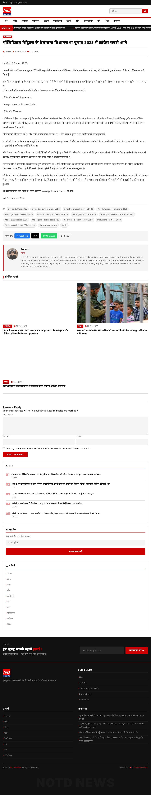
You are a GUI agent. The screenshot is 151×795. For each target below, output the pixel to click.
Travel (10, 573)
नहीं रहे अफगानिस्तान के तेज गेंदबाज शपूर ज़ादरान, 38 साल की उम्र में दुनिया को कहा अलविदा (47, 503)
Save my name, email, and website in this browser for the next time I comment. (47, 448)
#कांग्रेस (64, 225)
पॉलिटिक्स (57, 21)
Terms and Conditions (89, 688)
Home (82, 677)
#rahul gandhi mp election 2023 (19, 214)
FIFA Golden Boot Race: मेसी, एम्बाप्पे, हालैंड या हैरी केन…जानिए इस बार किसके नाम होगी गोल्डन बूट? (53, 494)
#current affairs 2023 (17, 209)
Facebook (23, 236)
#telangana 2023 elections (84, 214)
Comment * (8, 414)
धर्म (98, 21)
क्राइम (46, 21)
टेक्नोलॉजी (88, 21)
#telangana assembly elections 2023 (117, 214)
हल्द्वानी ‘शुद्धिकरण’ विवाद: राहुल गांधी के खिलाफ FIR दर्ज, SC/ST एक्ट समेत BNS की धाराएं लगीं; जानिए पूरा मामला (112, 725)
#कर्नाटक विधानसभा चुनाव (48, 225)
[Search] (145, 11)
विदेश (15, 21)
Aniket (8, 51)
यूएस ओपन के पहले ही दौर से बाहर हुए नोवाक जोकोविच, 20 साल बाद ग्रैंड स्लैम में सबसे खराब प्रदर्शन (111, 717)
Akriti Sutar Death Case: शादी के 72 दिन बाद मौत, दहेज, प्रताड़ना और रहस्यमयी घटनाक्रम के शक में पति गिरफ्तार (56, 513)
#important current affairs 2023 (46, 209)
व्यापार (25, 21)
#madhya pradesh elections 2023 (112, 209)
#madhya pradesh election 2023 (78, 209)
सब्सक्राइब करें (75, 551)
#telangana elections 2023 (109, 220)
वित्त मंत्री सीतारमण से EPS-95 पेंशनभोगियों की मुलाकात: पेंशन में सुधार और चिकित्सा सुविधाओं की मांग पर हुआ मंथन (35, 332)
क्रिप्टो (69, 21)
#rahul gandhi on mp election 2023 (52, 214)
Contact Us (84, 700)
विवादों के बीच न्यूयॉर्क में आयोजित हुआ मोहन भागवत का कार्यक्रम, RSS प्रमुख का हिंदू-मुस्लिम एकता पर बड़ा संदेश (111, 739)
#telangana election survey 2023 (78, 220)
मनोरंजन (35, 21)
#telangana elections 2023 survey (20, 225)
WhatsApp (50, 236)
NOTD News (15, 767)
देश (6, 21)
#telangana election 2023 (16, 220)
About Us (83, 683)
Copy (66, 236)
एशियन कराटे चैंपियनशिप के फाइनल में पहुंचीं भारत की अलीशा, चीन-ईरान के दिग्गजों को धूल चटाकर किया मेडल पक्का (56, 474)
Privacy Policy (85, 694)
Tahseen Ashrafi (141, 768)
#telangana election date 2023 (45, 220)
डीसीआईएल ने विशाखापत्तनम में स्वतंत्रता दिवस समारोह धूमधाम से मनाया (34, 386)
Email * (80, 436)
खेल (77, 21)
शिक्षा (107, 21)
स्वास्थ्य (117, 21)
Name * (6, 436)
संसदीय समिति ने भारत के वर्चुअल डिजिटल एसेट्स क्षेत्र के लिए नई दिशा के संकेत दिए (108, 732)
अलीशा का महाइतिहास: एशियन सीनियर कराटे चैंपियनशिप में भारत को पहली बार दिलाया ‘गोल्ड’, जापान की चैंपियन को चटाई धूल (61, 484)
